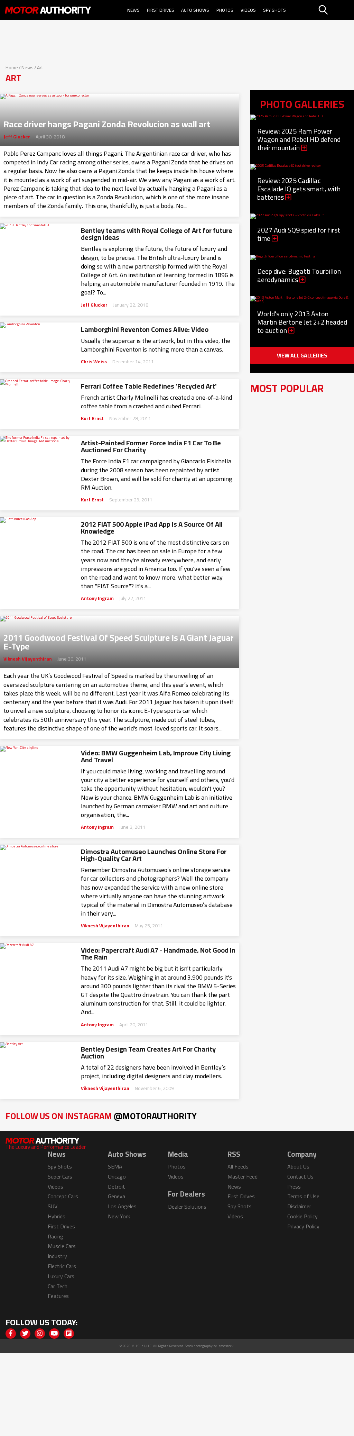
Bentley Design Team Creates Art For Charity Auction (148, 1053)
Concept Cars (63, 1196)
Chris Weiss (94, 361)
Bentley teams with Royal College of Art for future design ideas (156, 234)
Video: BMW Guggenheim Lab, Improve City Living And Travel (156, 756)
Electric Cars (62, 1266)
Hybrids (56, 1216)
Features (58, 1296)
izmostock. (225, 1346)
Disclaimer (299, 1206)
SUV (52, 1206)
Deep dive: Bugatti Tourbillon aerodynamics (299, 275)
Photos (224, 10)
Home (12, 67)
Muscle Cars (62, 1246)
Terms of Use (303, 1196)
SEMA (115, 1166)
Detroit (116, 1186)
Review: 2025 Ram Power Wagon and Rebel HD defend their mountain (299, 139)
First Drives (160, 10)
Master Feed (242, 1176)
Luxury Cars (61, 1276)
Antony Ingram (97, 598)
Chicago (117, 1176)
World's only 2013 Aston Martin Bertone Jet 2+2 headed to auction (302, 322)
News (133, 10)
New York (119, 1216)
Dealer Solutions (187, 1206)
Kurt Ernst (92, 418)
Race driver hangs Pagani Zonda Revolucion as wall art (106, 122)
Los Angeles (122, 1206)
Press (294, 1186)
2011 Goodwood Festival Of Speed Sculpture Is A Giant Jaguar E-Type (118, 640)
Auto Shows (195, 10)
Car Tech (57, 1286)
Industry (57, 1256)
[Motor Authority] (48, 10)
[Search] (335, 10)
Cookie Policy (302, 1216)
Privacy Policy (303, 1226)
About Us (298, 1166)
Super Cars (60, 1176)
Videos (248, 10)
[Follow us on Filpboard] (69, 1333)
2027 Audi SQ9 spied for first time (298, 234)
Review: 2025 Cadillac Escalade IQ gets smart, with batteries (299, 188)
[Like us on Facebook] (11, 1333)
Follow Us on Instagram (101, 1116)
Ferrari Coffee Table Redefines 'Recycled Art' (149, 386)
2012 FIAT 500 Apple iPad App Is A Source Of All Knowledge (152, 528)
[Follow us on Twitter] (25, 1333)
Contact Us (300, 1176)
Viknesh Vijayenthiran (27, 658)
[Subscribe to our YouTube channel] (54, 1333)
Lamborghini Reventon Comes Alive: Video (144, 329)
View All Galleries (302, 355)
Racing (55, 1236)
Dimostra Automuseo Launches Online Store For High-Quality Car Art (153, 855)
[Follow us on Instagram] (40, 1333)
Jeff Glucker (16, 136)
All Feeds (238, 1166)
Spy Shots (274, 10)
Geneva (116, 1196)
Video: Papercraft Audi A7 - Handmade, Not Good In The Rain (158, 954)
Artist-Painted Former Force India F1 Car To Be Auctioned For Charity (151, 446)
